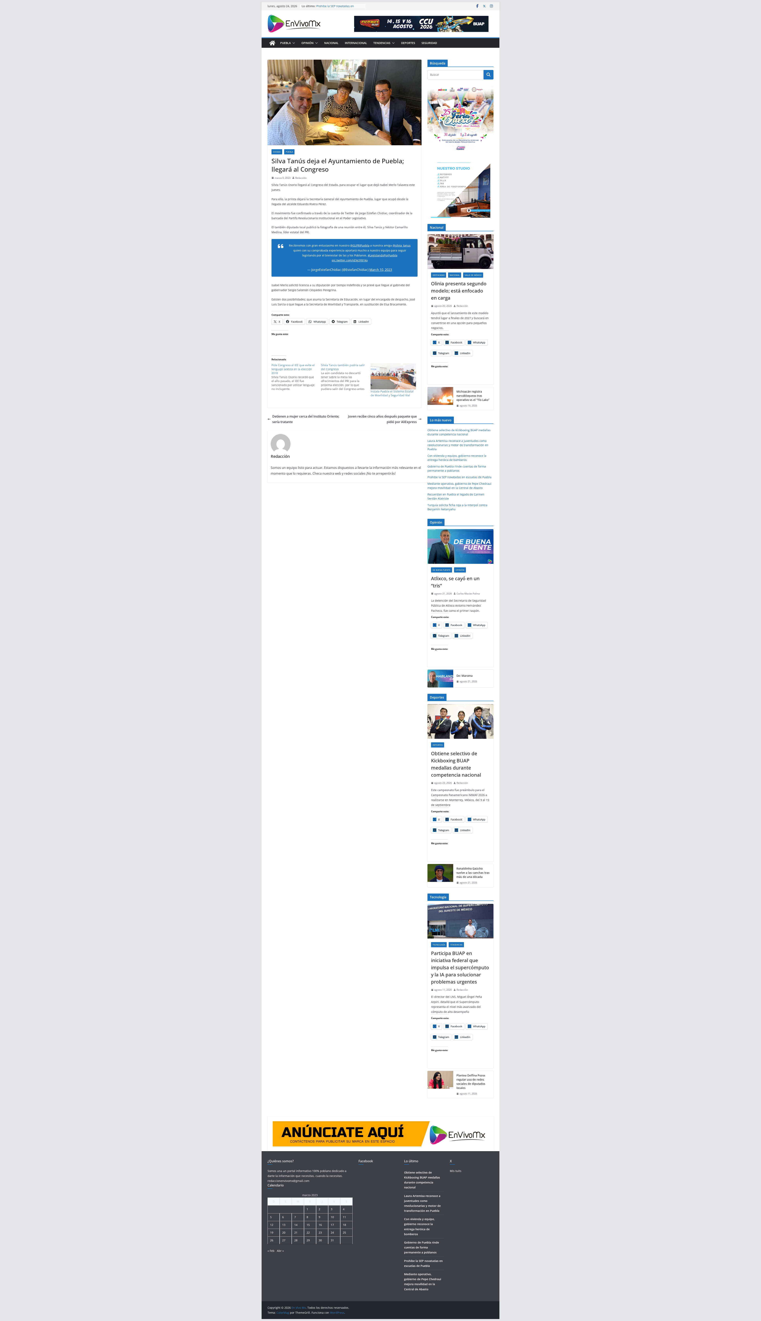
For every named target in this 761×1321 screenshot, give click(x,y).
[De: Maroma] (440, 678)
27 (283, 1240)
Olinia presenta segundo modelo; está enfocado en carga (459, 290)
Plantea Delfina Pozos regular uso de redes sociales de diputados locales (470, 1081)
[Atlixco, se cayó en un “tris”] (460, 546)
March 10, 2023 (380, 270)
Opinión (307, 43)
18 (344, 1225)
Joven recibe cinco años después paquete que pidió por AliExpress (382, 419)
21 (295, 1232)
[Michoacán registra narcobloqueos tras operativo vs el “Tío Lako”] (440, 398)
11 (344, 1217)
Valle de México (473, 275)
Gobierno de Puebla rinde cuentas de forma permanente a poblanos (339, 8)
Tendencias (381, 43)
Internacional (356, 43)
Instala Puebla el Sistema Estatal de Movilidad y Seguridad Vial (392, 393)
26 (271, 1240)
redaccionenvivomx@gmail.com (288, 1181)
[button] (293, 43)
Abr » (280, 1251)
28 (295, 1240)
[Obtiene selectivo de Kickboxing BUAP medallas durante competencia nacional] (460, 721)
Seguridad (429, 43)
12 (271, 1225)
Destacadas (439, 275)
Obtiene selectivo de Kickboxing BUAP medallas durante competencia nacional (456, 764)
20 (283, 1232)
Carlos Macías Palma (468, 593)
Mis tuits (455, 1171)
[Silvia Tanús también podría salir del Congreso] (346, 377)
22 (308, 1232)
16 (320, 1225)
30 (320, 1240)
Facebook (366, 1161)
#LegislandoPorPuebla (382, 255)
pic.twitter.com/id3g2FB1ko (350, 260)
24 (332, 1232)
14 (295, 1225)
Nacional (331, 43)
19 (271, 1232)
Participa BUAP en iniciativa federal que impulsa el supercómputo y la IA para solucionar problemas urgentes (460, 967)
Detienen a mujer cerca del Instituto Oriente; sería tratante (305, 419)
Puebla (285, 43)
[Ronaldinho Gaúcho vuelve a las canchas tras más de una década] (440, 875)
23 (320, 1232)
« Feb (271, 1251)
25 (344, 1232)
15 (308, 1225)
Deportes (408, 43)
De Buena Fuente (441, 570)
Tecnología (439, 944)
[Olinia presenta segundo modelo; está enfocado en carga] (460, 251)
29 (308, 1240)
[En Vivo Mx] (272, 43)
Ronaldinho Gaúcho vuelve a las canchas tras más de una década (472, 873)
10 (332, 1217)
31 (332, 1240)
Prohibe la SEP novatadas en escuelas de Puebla (459, 477)
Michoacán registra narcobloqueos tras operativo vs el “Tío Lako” (472, 396)
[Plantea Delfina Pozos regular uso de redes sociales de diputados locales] (440, 1084)
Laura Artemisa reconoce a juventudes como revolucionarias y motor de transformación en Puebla (457, 445)
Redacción (301, 178)
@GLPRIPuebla (359, 245)
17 (332, 1225)
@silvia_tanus (402, 245)
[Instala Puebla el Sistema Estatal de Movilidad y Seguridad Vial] (393, 376)
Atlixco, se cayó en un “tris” (455, 582)
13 (283, 1225)
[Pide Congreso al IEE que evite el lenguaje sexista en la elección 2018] (296, 377)
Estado (277, 151)
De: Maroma (464, 676)
